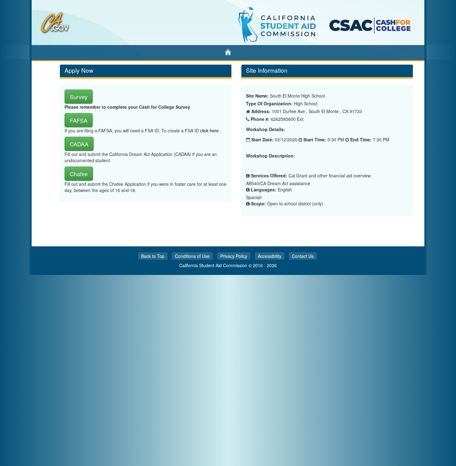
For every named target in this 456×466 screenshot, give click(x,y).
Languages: (263, 189)
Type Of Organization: (269, 103)
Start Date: (262, 139)
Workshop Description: (270, 155)
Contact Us (303, 256)
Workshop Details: (265, 129)
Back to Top (152, 256)
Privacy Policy (233, 256)
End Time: (361, 139)
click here (210, 130)
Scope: (258, 203)
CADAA (79, 144)
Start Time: (314, 139)
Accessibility (269, 256)
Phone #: (260, 119)
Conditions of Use (192, 256)
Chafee (79, 174)
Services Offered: (269, 175)
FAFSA (78, 120)
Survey (78, 97)
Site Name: (257, 96)
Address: (260, 111)
